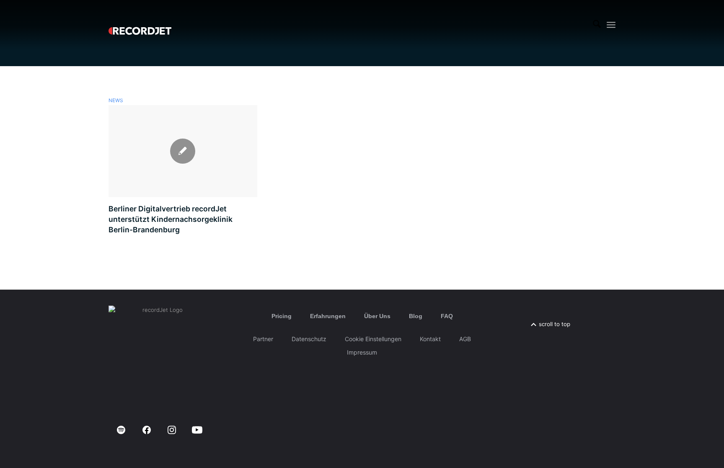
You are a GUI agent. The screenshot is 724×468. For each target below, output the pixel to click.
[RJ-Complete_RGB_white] (140, 24)
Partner (263, 338)
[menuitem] (597, 24)
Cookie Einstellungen (373, 338)
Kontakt (430, 338)
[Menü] (611, 25)
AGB (465, 338)
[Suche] (597, 24)
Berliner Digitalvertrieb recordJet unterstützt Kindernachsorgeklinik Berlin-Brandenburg (171, 219)
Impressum (362, 352)
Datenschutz (309, 338)
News (116, 100)
